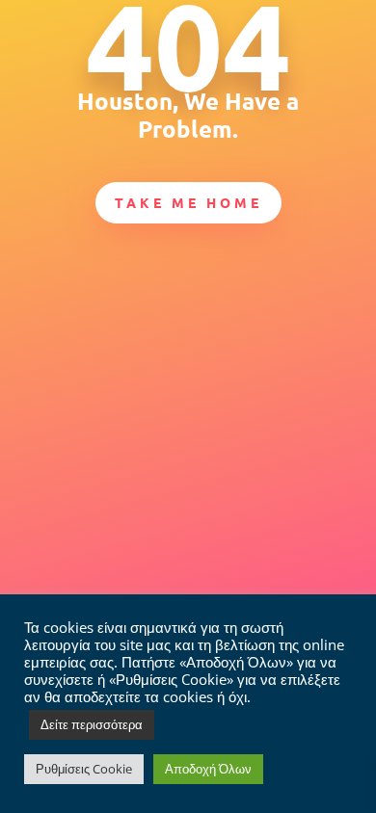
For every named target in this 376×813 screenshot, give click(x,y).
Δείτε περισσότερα (91, 724)
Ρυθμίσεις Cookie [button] (84, 768)
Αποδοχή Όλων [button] (208, 768)
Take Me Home (188, 202)
